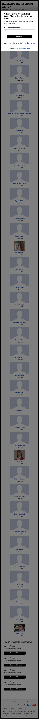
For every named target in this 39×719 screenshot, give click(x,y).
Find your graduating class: (12, 27)
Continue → (19, 37)
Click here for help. (24, 48)
